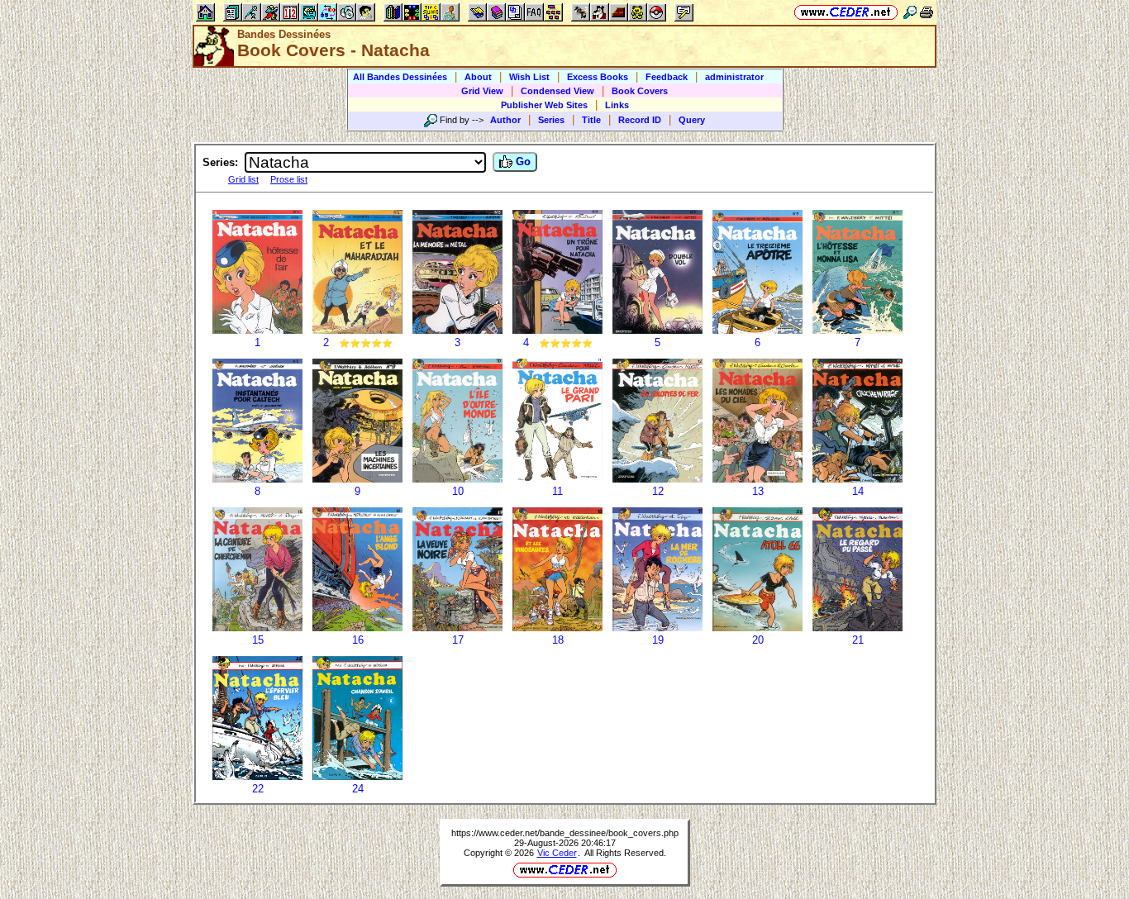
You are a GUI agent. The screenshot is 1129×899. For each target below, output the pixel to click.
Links (617, 105)
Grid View (482, 91)
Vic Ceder (557, 853)
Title (591, 120)
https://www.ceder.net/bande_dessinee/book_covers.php (565, 833)
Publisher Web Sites (544, 105)
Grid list (243, 179)
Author (505, 120)
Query (692, 120)
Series (551, 120)
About (478, 77)
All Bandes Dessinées (400, 77)
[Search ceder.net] (910, 12)
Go (521, 161)
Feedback (666, 77)
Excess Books (597, 77)
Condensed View (557, 91)
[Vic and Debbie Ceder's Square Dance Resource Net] (846, 12)
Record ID (639, 120)
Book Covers (640, 91)
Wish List (529, 77)
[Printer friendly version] (926, 12)
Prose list (288, 179)
